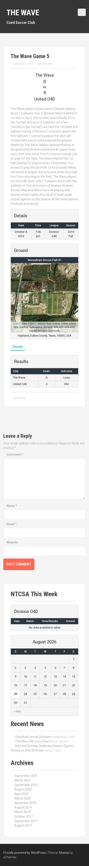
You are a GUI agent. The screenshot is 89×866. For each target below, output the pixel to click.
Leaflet (16, 323)
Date (17, 621)
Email (11, 524)
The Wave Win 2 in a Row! (32, 741)
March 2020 (22, 798)
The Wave (22, 12)
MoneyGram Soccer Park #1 (44, 260)
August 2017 (23, 825)
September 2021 (26, 776)
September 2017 (26, 821)
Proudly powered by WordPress (24, 852)
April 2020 (21, 794)
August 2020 (23, 789)
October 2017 (23, 816)
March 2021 (22, 780)
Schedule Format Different (33, 737)
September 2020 (26, 785)
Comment (14, 454)
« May (17, 711)
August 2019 (23, 807)
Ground (70, 621)
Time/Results (50, 621)
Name (11, 505)
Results (18, 346)
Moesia (64, 852)
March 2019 (22, 812)
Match (30, 621)
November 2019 (25, 803)
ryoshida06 (45, 63)
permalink (19, 398)
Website (12, 542)
